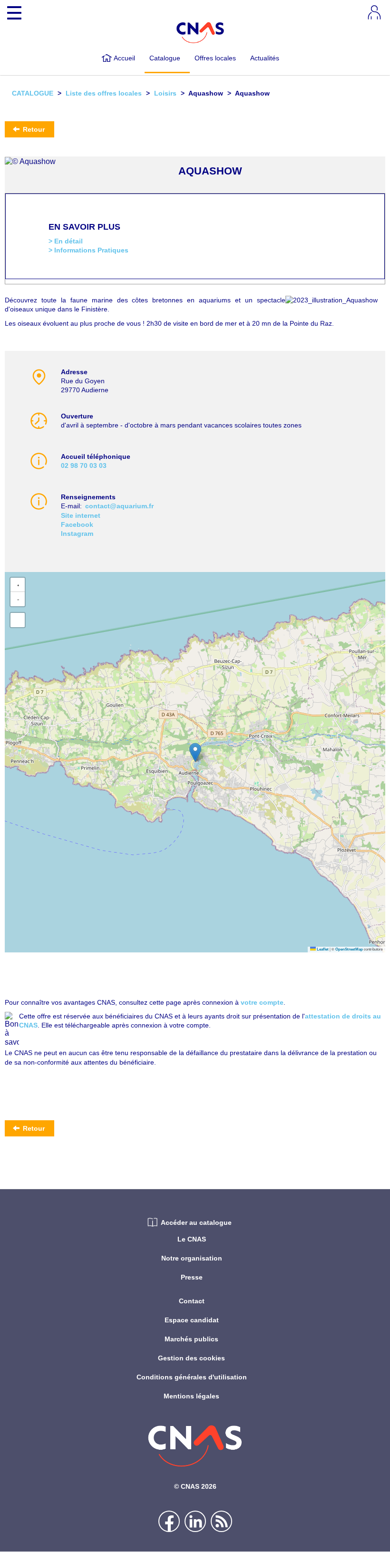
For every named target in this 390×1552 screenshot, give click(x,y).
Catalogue (164, 58)
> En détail (66, 241)
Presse (192, 1277)
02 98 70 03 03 (84, 465)
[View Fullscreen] (17, 620)
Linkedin (195, 1521)
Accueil (124, 58)
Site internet (80, 515)
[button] (195, 752)
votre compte (262, 1002)
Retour (33, 129)
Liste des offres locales (104, 93)
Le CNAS (191, 1239)
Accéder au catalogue (196, 1222)
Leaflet (322, 949)
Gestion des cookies (191, 1358)
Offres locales (215, 58)
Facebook (77, 524)
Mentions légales (191, 1396)
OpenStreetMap (349, 949)
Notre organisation (191, 1258)
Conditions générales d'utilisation (191, 1377)
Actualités (264, 58)
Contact (192, 1301)
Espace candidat (192, 1320)
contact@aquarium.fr (119, 506)
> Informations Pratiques (88, 250)
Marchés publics (191, 1339)
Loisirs (165, 93)
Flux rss (221, 1521)
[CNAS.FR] (200, 31)
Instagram (77, 533)
